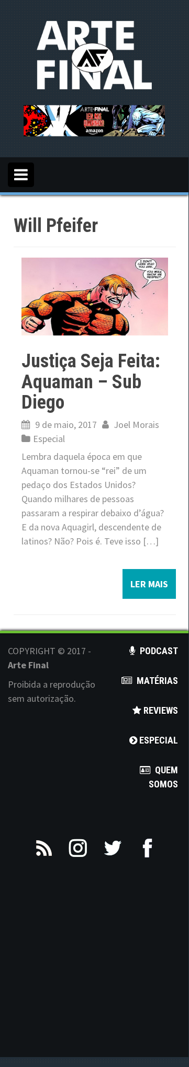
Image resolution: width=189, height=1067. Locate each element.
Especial (49, 439)
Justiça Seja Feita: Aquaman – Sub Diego (90, 381)
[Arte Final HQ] (94, 54)
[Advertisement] (94, 963)
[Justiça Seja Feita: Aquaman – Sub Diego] (94, 295)
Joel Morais (136, 425)
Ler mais (149, 584)
